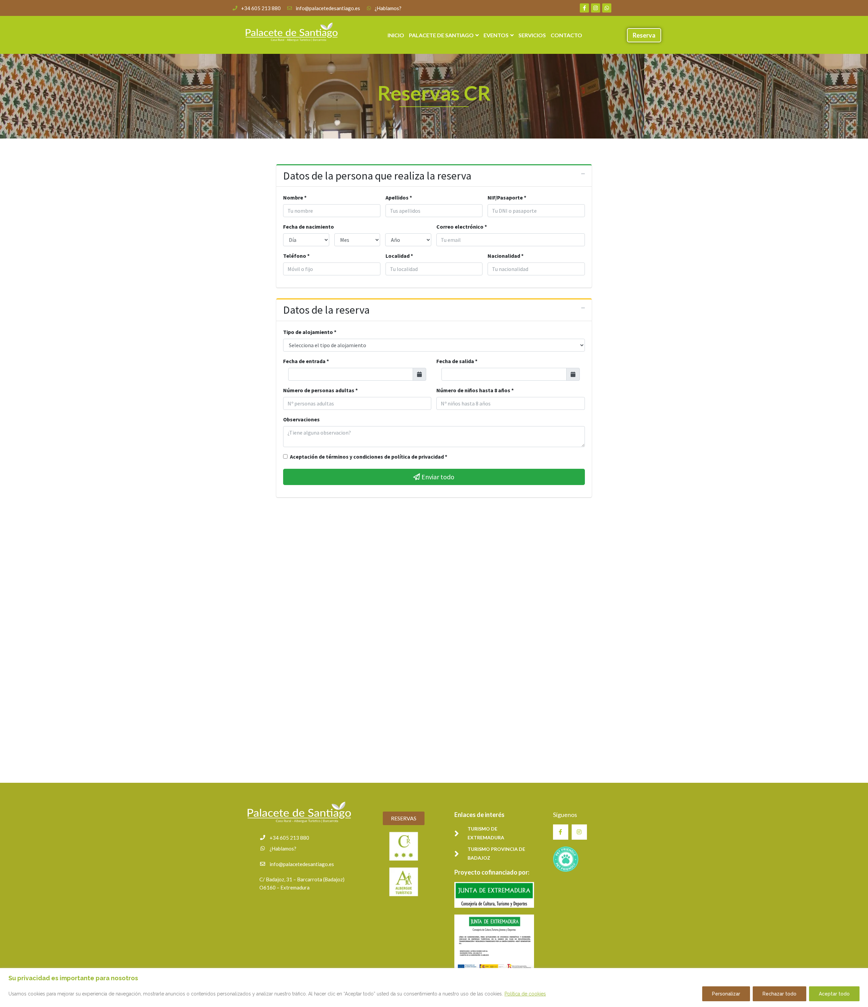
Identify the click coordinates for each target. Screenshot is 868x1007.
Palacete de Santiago (441, 35)
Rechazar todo (779, 993)
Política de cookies (525, 993)
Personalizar (726, 993)
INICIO (396, 35)
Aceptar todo (834, 993)
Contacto (566, 35)
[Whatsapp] (606, 8)
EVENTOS (496, 35)
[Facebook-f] (584, 8)
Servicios (532, 35)
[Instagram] (595, 8)
